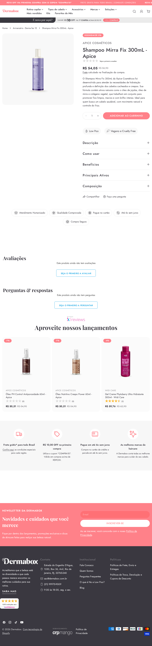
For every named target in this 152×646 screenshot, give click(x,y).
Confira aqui (8, 449)
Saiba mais (9, 591)
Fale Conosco (87, 565)
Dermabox (16, 629)
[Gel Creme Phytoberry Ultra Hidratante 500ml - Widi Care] (126, 361)
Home (5, 28)
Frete (85, 72)
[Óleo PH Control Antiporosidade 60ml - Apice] (26, 361)
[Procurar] (134, 11)
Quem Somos (86, 571)
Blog (82, 587)
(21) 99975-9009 (52, 584)
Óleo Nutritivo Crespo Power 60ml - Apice (74, 395)
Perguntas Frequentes (90, 576)
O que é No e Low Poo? (92, 582)
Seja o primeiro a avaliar (76, 273)
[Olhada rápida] (46, 378)
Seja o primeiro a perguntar (76, 305)
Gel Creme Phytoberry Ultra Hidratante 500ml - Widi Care (124, 395)
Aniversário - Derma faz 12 (25, 28)
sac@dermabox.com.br (55, 578)
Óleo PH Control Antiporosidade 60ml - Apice (26, 395)
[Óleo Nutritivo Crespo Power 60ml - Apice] (76, 361)
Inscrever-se (115, 523)
